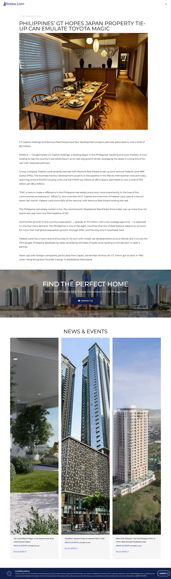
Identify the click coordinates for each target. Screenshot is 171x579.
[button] (166, 4)
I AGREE (162, 573)
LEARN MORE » (141, 576)
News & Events (20, 546)
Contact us (86, 301)
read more (19, 552)
